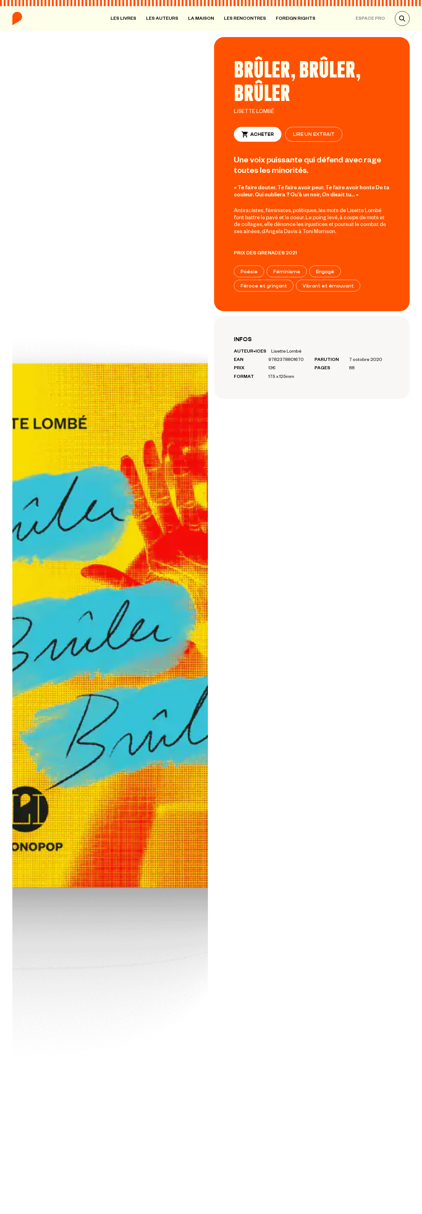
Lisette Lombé (254, 110)
